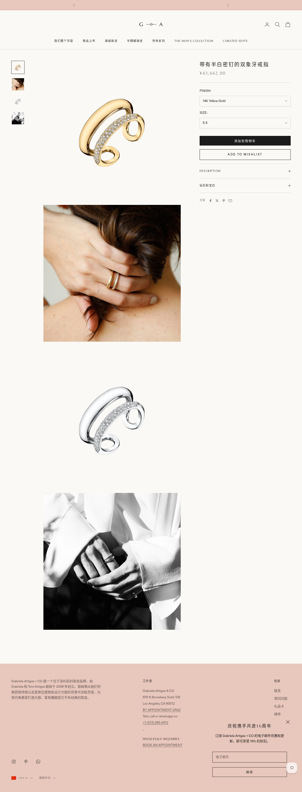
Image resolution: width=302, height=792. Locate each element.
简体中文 (45, 778)
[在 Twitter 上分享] (217, 201)
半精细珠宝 (135, 41)
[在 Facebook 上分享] (210, 201)
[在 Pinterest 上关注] (26, 761)
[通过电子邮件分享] (230, 201)
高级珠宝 (111, 41)
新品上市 (89, 41)
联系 (277, 691)
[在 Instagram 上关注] (13, 761)
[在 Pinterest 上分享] (224, 201)
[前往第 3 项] (18, 101)
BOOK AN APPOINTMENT (162, 745)
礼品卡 (279, 706)
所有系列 (158, 41)
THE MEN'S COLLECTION (193, 41)
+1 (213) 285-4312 (155, 723)
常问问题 (280, 699)
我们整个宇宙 (63, 41)
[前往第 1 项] (18, 67)
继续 (249, 772)
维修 (277, 714)
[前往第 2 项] (18, 84)
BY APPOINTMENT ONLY (162, 710)
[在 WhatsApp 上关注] (38, 761)
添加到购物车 (245, 141)
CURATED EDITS (235, 41)
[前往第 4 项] (18, 118)
